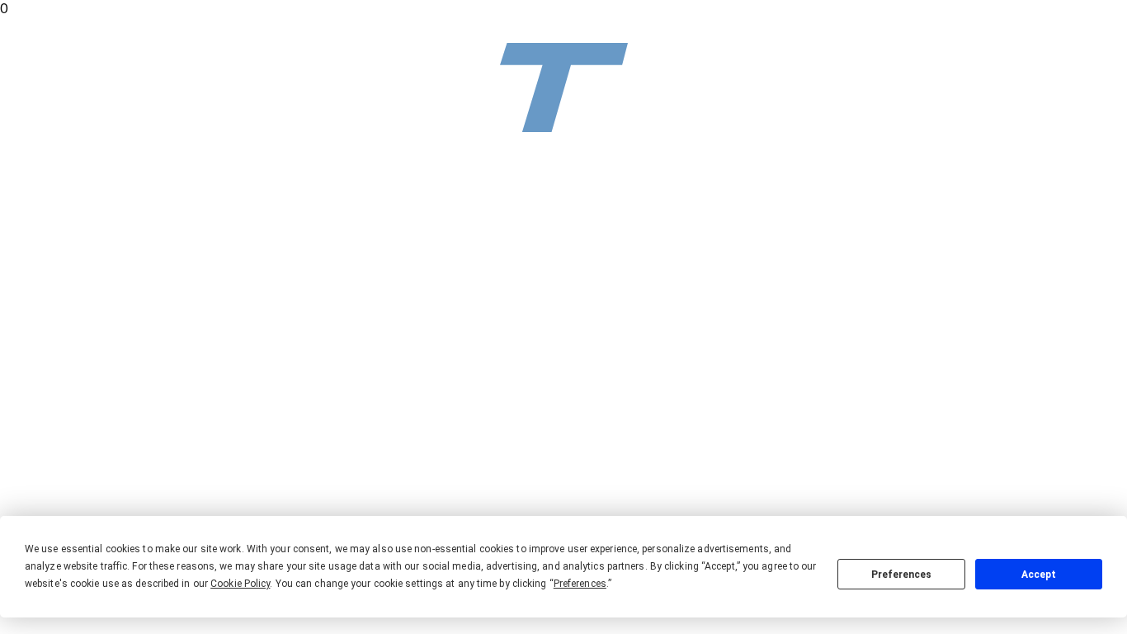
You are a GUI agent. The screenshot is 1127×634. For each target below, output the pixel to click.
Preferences (901, 574)
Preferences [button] (580, 583)
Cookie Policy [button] (240, 583)
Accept (1038, 574)
